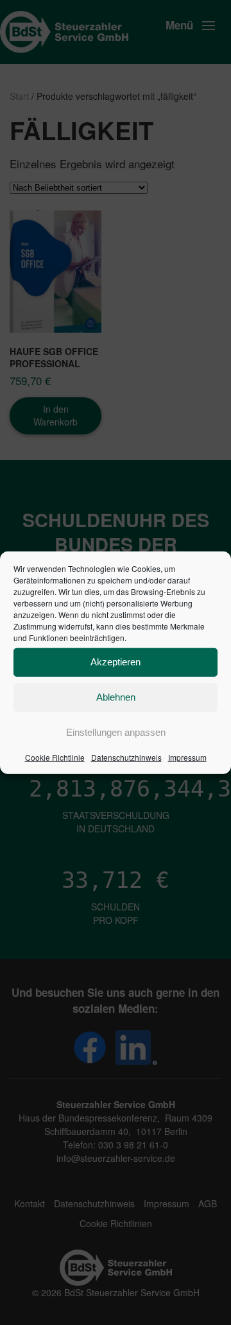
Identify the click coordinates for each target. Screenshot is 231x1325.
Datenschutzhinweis (126, 756)
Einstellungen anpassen (116, 732)
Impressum (187, 756)
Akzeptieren (115, 661)
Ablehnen (115, 697)
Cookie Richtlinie (55, 756)
